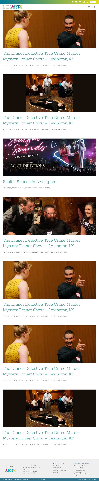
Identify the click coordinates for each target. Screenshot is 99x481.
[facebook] (69, 2)
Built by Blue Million (38, 479)
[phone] (87, 2)
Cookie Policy (82, 479)
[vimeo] (80, 2)
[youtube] (76, 2)
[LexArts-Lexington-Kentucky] (13, 5)
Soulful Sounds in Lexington (29, 181)
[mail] (84, 2)
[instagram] (73, 2)
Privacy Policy (91, 479)
